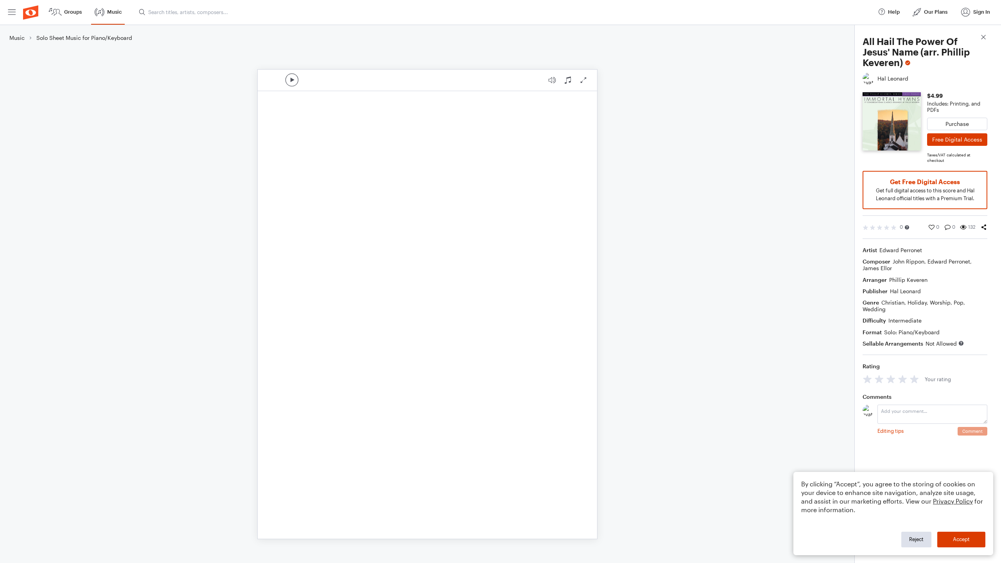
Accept (961, 539)
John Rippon (908, 261)
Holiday (917, 302)
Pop (958, 302)
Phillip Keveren (908, 279)
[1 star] (867, 379)
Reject (916, 539)
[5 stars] (914, 379)
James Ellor (877, 268)
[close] (983, 38)
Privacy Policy (953, 501)
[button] (907, 227)
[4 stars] (903, 379)
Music (17, 37)
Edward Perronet (900, 250)
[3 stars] (891, 379)
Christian (892, 302)
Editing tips (890, 431)
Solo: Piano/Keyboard (912, 332)
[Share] (983, 227)
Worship (940, 302)
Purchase (957, 123)
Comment (972, 431)
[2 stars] (879, 379)
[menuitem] (12, 12)
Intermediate (905, 320)
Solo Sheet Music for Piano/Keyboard (84, 37)
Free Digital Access (957, 139)
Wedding (874, 309)
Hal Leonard (905, 291)
